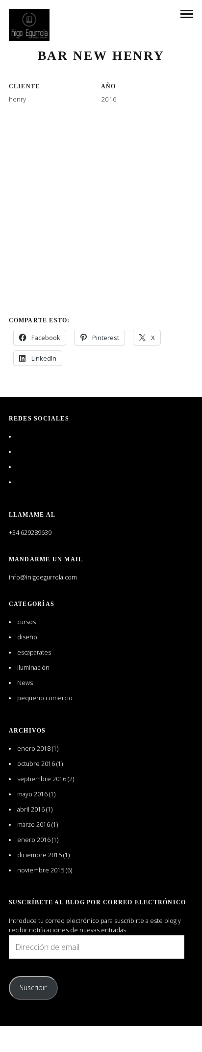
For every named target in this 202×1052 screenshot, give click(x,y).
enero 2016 (33, 840)
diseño (27, 637)
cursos (26, 622)
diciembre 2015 (39, 855)
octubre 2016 (36, 764)
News (25, 683)
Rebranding (100, 33)
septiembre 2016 (41, 779)
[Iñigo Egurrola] (29, 25)
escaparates (34, 652)
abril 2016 (31, 809)
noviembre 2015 (40, 870)
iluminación (33, 667)
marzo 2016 (33, 824)
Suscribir (33, 987)
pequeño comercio (45, 698)
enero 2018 (33, 748)
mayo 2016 (32, 794)
